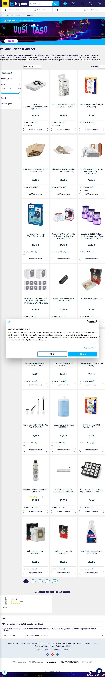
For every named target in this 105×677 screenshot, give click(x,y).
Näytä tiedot (88, 348)
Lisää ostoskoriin (35, 129)
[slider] (2, 93)
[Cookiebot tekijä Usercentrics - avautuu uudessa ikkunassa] (88, 321)
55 (55, 581)
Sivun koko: (94, 66)
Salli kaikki (82, 354)
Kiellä (52, 354)
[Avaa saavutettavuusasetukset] (4, 672)
